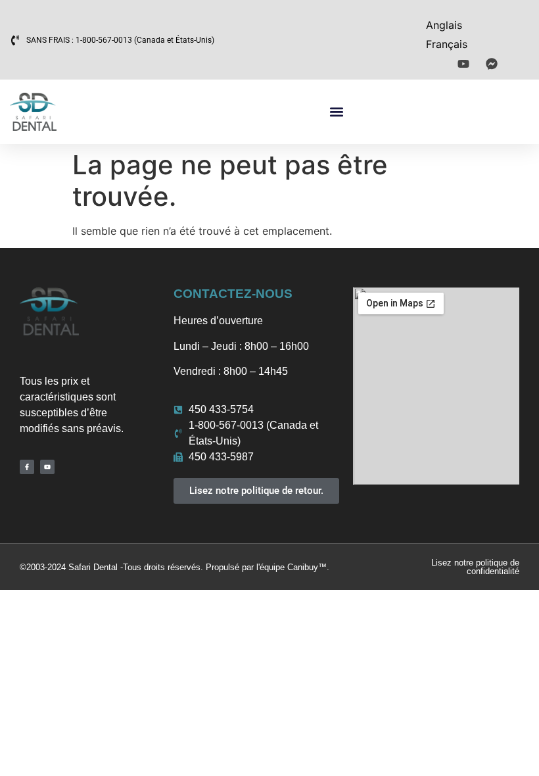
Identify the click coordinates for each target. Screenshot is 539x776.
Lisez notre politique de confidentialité (475, 567)
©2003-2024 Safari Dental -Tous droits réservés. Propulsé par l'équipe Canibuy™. (174, 567)
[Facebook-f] (27, 467)
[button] (337, 112)
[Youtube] (47, 467)
